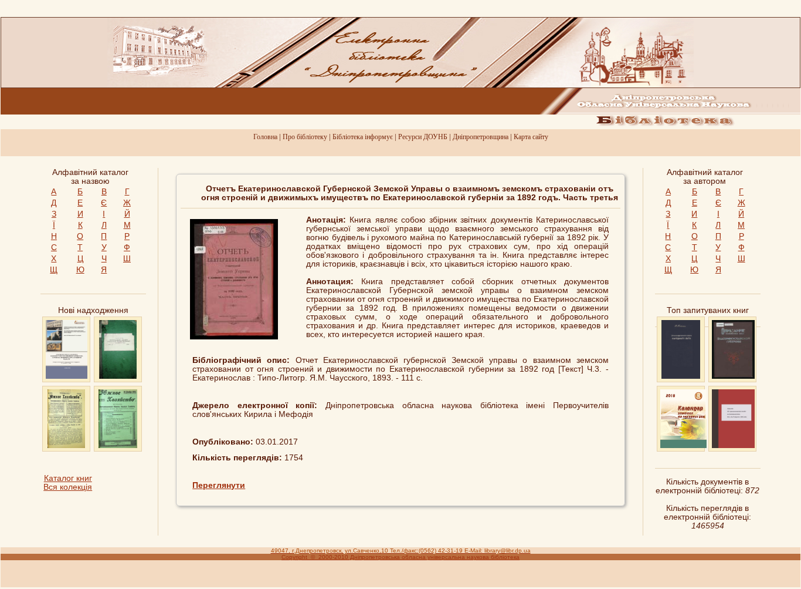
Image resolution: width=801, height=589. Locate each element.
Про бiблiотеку (305, 137)
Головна (265, 137)
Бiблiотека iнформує (362, 137)
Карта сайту (531, 137)
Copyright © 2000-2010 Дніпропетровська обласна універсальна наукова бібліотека (400, 557)
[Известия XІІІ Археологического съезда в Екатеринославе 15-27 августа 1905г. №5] (733, 445)
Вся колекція (67, 487)
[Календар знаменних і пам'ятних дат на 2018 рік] (683, 445)
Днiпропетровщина (480, 137)
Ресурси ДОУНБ (422, 137)
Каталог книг (68, 478)
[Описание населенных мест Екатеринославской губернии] (733, 376)
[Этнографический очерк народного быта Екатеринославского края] (680, 376)
